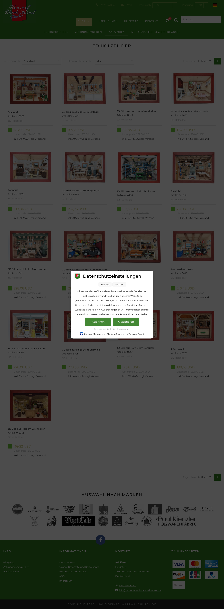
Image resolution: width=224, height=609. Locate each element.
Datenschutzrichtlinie (104, 329)
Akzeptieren (126, 321)
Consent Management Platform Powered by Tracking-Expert (114, 334)
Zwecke (105, 284)
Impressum (123, 329)
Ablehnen (98, 321)
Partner (119, 284)
